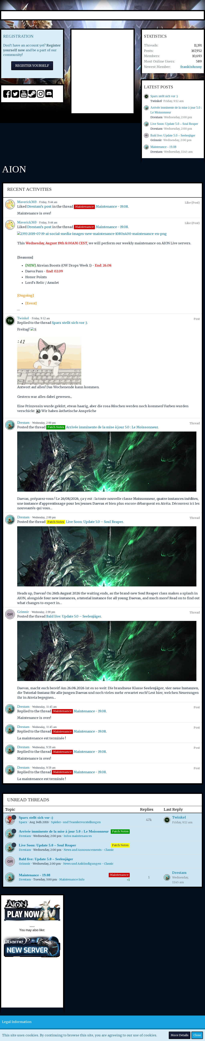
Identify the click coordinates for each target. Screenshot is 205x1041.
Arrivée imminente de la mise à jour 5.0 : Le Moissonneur (112, 427)
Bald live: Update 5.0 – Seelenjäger (172, 135)
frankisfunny (191, 67)
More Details (179, 1035)
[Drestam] (10, 465)
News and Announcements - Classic (89, 850)
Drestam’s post (39, 206)
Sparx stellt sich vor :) (164, 96)
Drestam (156, 117)
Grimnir (156, 140)
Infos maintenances (78, 836)
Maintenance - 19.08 (163, 147)
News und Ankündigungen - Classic (88, 863)
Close (197, 1035)
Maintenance (119, 875)
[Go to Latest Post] (167, 820)
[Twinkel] (10, 366)
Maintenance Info (71, 879)
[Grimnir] (10, 654)
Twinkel (156, 101)
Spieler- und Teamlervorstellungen (76, 822)
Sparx (23, 822)
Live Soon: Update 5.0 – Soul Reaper (174, 123)
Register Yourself (32, 66)
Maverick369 (26, 202)
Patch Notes (120, 831)
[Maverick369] (10, 208)
